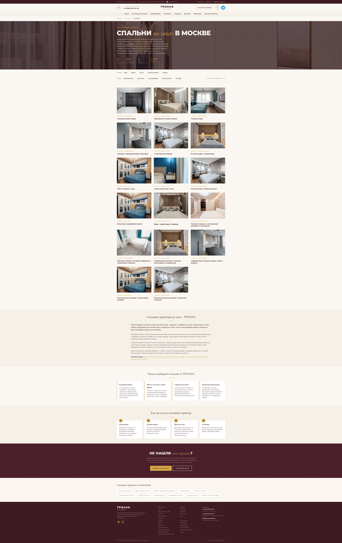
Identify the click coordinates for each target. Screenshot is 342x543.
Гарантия (183, 511)
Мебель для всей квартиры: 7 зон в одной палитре (161, 357)
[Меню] (119, 8)
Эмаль (133, 72)
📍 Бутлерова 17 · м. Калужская (126, 1)
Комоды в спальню (200, 491)
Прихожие (197, 14)
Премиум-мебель (163, 532)
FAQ (181, 516)
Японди (178, 78)
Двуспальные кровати (142, 491)
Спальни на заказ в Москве (210, 495)
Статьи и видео (184, 527)
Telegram (208, 1)
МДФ (125, 72)
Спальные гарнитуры (124, 491)
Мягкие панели (153, 72)
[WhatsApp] (123, 522)
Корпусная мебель (163, 529)
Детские (187, 14)
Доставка (183, 509)
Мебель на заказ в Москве (166, 534)
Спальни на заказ (192, 495)
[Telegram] (118, 522)
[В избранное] (148, 90)
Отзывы (182, 532)
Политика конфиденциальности (217, 540)
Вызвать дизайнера (161, 468)
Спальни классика (144, 495)
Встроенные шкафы (139, 14)
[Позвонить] (217, 8)
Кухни (126, 14)
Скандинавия (153, 78)
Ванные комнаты (211, 14)
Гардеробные (155, 14)
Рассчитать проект (204, 7)
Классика (140, 78)
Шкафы (160, 514)
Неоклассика (167, 78)
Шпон (142, 72)
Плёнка (165, 72)
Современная (128, 78)
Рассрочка (183, 514)
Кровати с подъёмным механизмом (164, 491)
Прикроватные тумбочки (126, 495)
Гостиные (167, 14)
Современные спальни (176, 495)
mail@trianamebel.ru (219, 1)
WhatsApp (201, 1)
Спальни (177, 14)
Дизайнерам (183, 525)
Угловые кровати (184, 491)
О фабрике (183, 523)
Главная (119, 18)
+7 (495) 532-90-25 (182, 468)
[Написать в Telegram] (223, 8)
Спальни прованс (159, 495)
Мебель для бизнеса (186, 529)
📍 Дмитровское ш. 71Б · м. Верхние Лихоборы (151, 1)
